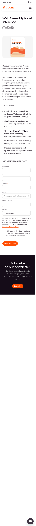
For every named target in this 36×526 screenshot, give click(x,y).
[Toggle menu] (30, 8)
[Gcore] (8, 7)
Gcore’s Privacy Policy (10, 227)
